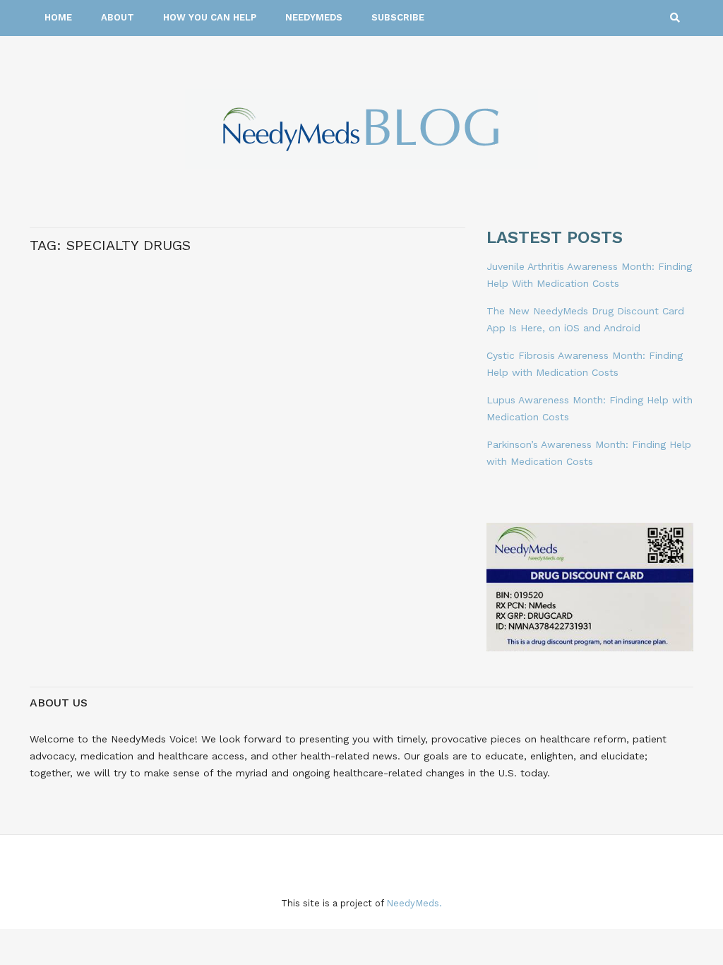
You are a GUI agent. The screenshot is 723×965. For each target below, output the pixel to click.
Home (58, 17)
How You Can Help (209, 17)
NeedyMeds (313, 17)
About (117, 17)
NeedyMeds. (414, 903)
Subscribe (397, 17)
